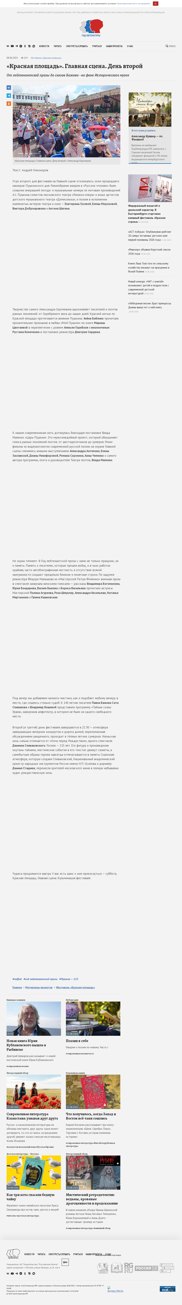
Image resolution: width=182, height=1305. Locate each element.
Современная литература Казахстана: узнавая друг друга (32, 1116)
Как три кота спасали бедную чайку (31, 1197)
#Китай (97, 1143)
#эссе (91, 1053)
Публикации (72, 1000)
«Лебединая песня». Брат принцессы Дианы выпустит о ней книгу (149, 307)
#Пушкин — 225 (68, 979)
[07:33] (34, 1003)
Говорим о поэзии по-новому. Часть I (87, 1047)
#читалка (11, 1215)
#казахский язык (27, 1147)
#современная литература (79, 1143)
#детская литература (28, 1215)
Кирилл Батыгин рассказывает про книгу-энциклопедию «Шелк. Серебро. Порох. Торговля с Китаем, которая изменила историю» (90, 1131)
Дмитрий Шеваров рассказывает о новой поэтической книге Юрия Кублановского (31, 1058)
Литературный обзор (17, 1073)
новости (44, 46)
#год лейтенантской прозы (40, 979)
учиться (96, 46)
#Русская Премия (45, 1147)
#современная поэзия (18, 1066)
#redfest (17, 979)
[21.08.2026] (93, 1003)
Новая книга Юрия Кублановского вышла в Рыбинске (26, 1045)
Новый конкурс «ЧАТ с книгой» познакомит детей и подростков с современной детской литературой (148, 287)
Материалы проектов (38, 987)
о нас (130, 46)
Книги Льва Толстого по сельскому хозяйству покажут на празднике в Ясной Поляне (148, 267)
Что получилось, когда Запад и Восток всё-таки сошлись (91, 1116)
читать (57, 46)
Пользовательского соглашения (133, 3)
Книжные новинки (16, 1000)
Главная (17, 987)
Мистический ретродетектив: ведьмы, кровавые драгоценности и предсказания (92, 1199)
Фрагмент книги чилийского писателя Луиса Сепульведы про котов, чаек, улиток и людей (33, 1207)
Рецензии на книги (75, 1073)
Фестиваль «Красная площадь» (46, 57)
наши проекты (114, 46)
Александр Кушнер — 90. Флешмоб (147, 138)
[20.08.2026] (34, 1157)
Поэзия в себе (77, 1041)
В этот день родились (144, 130)
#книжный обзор (102, 1228)
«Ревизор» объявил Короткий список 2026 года (149, 251)
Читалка (34, 1153)
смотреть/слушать (77, 46)
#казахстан (12, 1147)
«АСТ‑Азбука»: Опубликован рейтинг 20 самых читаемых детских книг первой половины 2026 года (149, 235)
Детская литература (17, 1153)
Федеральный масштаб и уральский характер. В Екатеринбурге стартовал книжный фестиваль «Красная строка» (146, 213)
